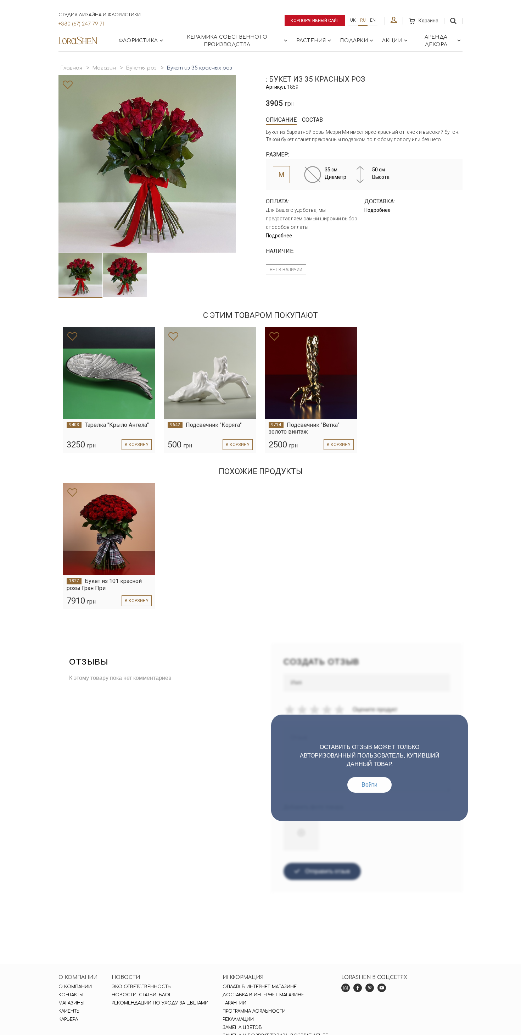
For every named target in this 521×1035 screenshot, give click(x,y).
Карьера (68, 1019)
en (373, 20)
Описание (281, 119)
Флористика (138, 40)
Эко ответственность (141, 986)
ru (363, 20)
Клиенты (69, 1011)
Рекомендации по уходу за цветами (160, 1003)
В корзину (137, 444)
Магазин (104, 68)
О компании (75, 986)
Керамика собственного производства (227, 40)
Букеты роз (141, 68)
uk (353, 20)
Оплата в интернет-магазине (260, 986)
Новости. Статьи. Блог (142, 994)
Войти (369, 785)
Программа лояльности (254, 1011)
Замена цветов (242, 1027)
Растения (311, 40)
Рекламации (238, 1019)
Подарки (354, 40)
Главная (71, 68)
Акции (392, 40)
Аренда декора (436, 40)
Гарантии (234, 1003)
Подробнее (279, 235)
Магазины (71, 1003)
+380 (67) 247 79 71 (81, 24)
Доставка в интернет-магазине (263, 994)
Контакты (70, 994)
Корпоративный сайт (315, 20)
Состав (312, 119)
